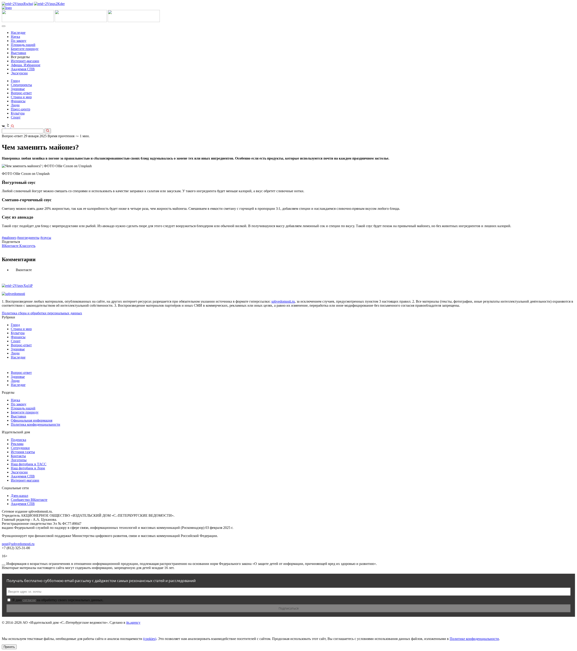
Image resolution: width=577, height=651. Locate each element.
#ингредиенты (28, 238)
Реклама (17, 444)
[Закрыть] (3, 565)
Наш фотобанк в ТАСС (28, 464)
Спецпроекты (21, 85)
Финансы (18, 101)
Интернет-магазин (25, 61)
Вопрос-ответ (21, 93)
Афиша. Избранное (25, 65)
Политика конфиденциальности (35, 424)
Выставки (18, 53)
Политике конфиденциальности (474, 639)
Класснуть (27, 246)
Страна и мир (21, 97)
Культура (18, 113)
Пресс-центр (20, 109)
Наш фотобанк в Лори (28, 468)
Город (15, 81)
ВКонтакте (10, 246)
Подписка (18, 440)
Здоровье (18, 89)
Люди (15, 105)
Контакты (18, 456)
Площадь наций (23, 45)
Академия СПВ (23, 69)
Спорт (16, 117)
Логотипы (19, 460)
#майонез (9, 238)
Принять (9, 647)
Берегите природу (25, 49)
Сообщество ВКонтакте (29, 500)
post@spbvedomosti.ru (18, 544)
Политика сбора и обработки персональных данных (42, 313)
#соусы (45, 238)
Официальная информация (31, 420)
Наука (15, 37)
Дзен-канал (19, 496)
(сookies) (149, 639)
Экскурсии (19, 73)
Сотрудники (20, 448)
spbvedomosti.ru (283, 301)
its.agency (133, 622)
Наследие (18, 32)
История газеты (23, 452)
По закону (18, 41)
